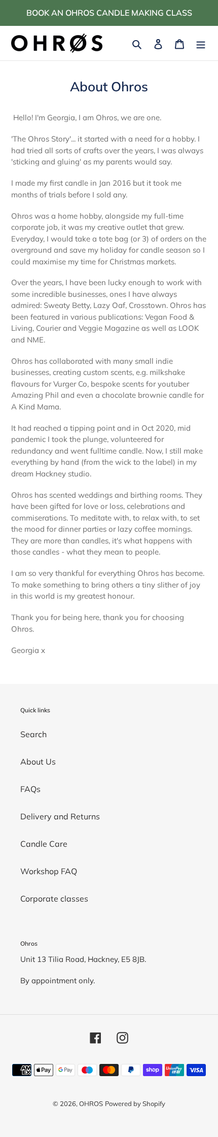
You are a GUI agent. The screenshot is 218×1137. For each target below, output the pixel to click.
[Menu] (200, 43)
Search (33, 734)
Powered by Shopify (135, 1103)
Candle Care (43, 844)
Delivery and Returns (60, 816)
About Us (38, 761)
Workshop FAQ (48, 871)
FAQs (30, 789)
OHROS (91, 1103)
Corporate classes (54, 898)
